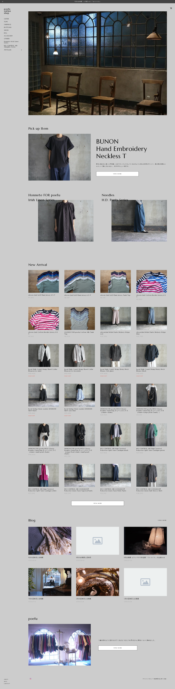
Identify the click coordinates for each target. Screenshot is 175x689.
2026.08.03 (80, 560)
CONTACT (7, 683)
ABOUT (6, 679)
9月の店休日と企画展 (35, 557)
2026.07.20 (128, 560)
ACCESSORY (8, 36)
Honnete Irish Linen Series (11, 42)
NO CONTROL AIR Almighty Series (10, 46)
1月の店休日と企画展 (131, 599)
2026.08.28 (32, 560)
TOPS (6, 21)
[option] (97, 63)
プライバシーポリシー (148, 678)
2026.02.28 (80, 601)
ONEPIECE (7, 24)
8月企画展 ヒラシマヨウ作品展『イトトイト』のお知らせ (144, 557)
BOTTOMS (7, 27)
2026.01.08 (128, 601)
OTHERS (7, 38)
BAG (5, 33)
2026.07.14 (32, 601)
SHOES (6, 30)
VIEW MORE (117, 174)
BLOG (5, 681)
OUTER (6, 19)
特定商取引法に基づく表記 (160, 678)
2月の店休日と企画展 (83, 599)
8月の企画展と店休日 (83, 557)
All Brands (8, 49)
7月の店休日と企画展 (35, 599)
